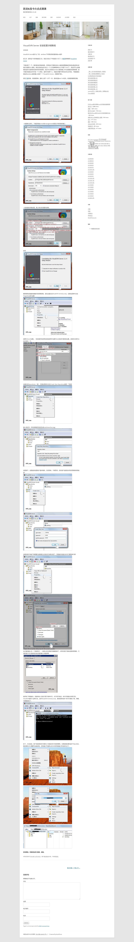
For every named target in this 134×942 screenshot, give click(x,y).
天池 (99, 143)
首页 (24, 17)
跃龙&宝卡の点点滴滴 (34, 8)
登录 (89, 211)
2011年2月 (91, 196)
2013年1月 (91, 167)
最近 (89, 122)
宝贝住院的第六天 (92, 78)
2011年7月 (91, 189)
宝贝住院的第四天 (92, 82)
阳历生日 (106, 145)
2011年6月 (91, 191)
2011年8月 (91, 187)
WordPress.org (92, 218)
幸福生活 (90, 126)
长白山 (101, 145)
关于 (30, 17)
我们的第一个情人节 (73, 868)
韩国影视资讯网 (95, 228)
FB (100, 139)
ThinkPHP (107, 141)
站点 (24, 915)
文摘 (51, 17)
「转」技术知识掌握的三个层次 (96, 74)
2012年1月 (91, 176)
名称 (24, 901)
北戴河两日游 (91, 128)
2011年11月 (91, 180)
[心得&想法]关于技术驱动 (94, 76)
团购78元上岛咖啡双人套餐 (95, 117)
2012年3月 (91, 172)
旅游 (107, 143)
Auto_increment (94, 139)
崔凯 (64, 59)
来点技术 (58, 17)
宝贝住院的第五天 (92, 80)
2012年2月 (91, 174)
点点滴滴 (67, 17)
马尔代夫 (93, 147)
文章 (90, 213)
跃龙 (57, 856)
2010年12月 (91, 198)
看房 (92, 145)
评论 (24, 881)
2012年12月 (91, 169)
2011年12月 (91, 178)
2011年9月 (91, 185)
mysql (103, 139)
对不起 (102, 143)
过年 (99, 145)
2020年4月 (91, 159)
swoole (102, 141)
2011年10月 (91, 183)
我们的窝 (44, 17)
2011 (89, 139)
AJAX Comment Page (44, 926)
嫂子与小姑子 (91, 111)
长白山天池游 (91, 124)
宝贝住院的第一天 (92, 89)
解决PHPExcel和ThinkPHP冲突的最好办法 (99, 113)
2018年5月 (91, 161)
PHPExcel (97, 141)
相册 (37, 17)
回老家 (96, 143)
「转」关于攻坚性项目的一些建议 (97, 71)
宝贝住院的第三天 (92, 85)
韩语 (109, 145)
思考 (89, 50)
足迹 (74, 17)
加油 (92, 143)
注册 (89, 209)
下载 (27, 78)
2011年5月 (91, 194)
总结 (105, 143)
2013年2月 (91, 165)
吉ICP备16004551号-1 (41, 934)
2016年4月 (91, 163)
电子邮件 (25, 908)
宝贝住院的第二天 (92, 87)
